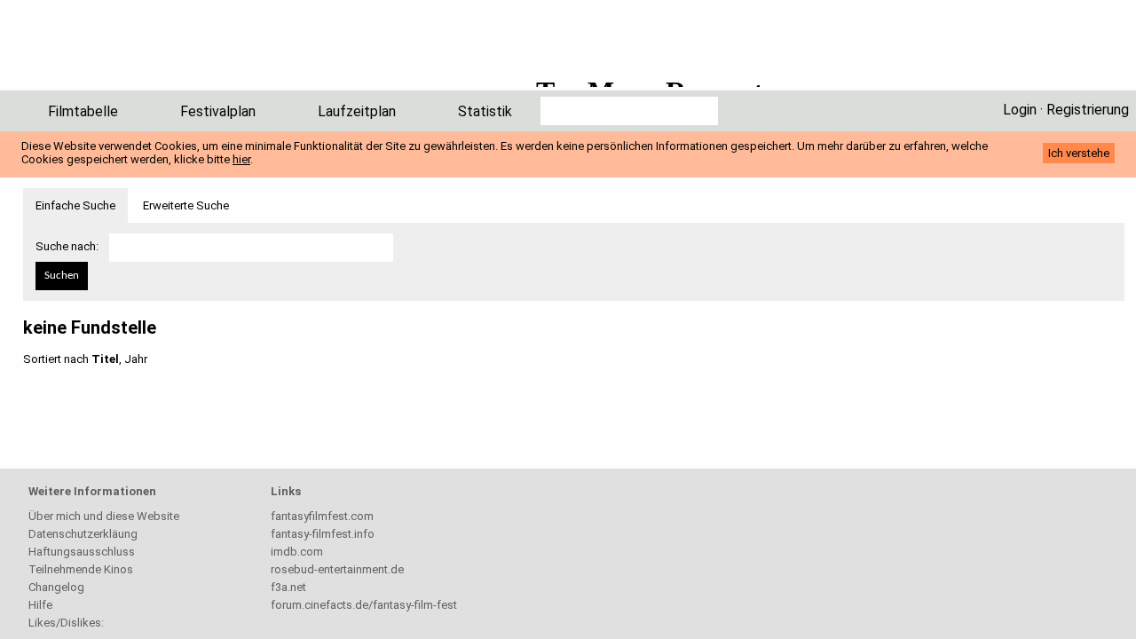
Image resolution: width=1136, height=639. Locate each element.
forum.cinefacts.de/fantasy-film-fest (364, 604)
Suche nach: (67, 246)
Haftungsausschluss (81, 551)
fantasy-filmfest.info (323, 533)
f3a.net (288, 587)
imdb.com (297, 551)
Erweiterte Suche (186, 205)
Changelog (56, 587)
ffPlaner (119, 51)
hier (241, 159)
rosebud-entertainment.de (337, 569)
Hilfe (40, 604)
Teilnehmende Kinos (80, 569)
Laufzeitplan (357, 111)
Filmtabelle (83, 111)
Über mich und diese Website (103, 516)
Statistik (485, 111)
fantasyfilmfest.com (322, 516)
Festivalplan (218, 111)
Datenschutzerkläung (83, 533)
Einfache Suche (75, 205)
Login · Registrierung (1066, 109)
